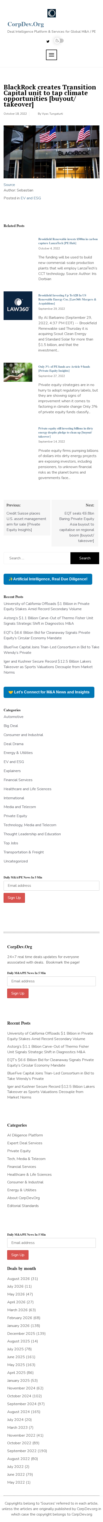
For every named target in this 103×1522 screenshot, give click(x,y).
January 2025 (18, 1380)
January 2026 (18, 1325)
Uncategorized (16, 861)
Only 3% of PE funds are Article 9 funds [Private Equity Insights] (64, 368)
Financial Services (18, 780)
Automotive (13, 716)
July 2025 (15, 1349)
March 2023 (17, 1427)
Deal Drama (13, 744)
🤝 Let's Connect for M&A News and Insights (49, 692)
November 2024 (21, 1388)
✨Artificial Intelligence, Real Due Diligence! (47, 579)
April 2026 (16, 1302)
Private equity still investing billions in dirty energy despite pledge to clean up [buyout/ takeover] (65, 432)
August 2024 (18, 1411)
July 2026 (15, 1286)
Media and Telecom (20, 807)
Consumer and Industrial (23, 735)
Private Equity (15, 816)
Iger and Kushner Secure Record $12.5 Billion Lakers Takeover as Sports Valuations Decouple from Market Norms (48, 667)
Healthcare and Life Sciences (28, 789)
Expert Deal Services (24, 1143)
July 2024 (15, 1419)
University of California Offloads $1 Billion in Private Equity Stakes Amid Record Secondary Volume (47, 606)
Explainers (12, 771)
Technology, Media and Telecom (30, 825)
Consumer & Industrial (25, 1182)
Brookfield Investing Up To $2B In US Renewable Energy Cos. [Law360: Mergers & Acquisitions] (67, 299)
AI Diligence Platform (25, 1135)
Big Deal (11, 725)
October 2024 (19, 1396)
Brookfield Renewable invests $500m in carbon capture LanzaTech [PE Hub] (68, 241)
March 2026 (17, 1310)
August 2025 (18, 1341)
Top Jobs (11, 843)
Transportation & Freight (24, 852)
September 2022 (22, 1451)
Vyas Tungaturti (52, 114)
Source (9, 184)
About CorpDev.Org (23, 1198)
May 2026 (16, 1294)
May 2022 (16, 1482)
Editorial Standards (23, 1205)
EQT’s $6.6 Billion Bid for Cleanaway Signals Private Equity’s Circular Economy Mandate (47, 635)
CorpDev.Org (25, 23)
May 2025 (16, 1364)
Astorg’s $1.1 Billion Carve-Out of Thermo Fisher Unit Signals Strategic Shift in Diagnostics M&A (48, 620)
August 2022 (18, 1458)
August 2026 (18, 1278)
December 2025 (21, 1333)
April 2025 (16, 1372)
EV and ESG (31, 198)
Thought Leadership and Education (32, 834)
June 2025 (16, 1357)
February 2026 (19, 1318)
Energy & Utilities (18, 752)
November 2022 (21, 1435)
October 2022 (19, 1443)
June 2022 (16, 1474)
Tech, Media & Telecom (26, 1158)
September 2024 (22, 1404)
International (14, 798)
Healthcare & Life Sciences (29, 1174)
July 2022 (15, 1466)
